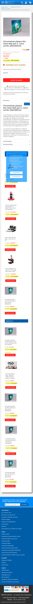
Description (6, 100)
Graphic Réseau (4, 7)
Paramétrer (16, 176)
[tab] (16, 100)
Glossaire (27, 104)
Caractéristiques (7, 141)
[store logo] (10, 2)
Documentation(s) (8, 144)
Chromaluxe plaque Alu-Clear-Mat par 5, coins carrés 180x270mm (10, 475)
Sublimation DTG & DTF (16, 7)
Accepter (16, 172)
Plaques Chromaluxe (5, 8)
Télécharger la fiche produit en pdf (18, 89)
